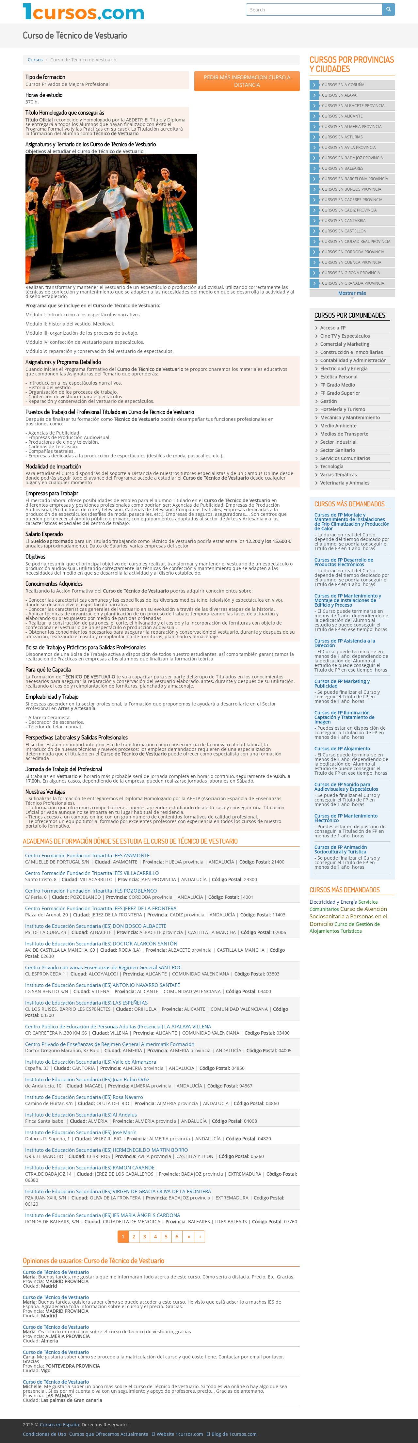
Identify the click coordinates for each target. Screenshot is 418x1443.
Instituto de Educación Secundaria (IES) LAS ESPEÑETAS (86, 1002)
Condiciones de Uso (44, 1434)
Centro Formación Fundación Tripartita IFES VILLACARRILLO (92, 873)
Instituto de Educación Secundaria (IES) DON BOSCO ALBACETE (95, 926)
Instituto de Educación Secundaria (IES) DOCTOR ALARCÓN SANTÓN (101, 943)
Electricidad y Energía (333, 901)
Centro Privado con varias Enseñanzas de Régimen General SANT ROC (103, 967)
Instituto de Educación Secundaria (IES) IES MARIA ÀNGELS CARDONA (102, 1215)
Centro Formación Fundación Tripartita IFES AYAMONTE (87, 855)
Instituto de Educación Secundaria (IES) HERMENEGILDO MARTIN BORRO (106, 1150)
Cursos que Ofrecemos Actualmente (108, 1434)
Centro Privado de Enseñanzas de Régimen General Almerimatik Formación (109, 1044)
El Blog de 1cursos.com (231, 1434)
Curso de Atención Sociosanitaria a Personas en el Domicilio (348, 916)
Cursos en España (59, 1424)
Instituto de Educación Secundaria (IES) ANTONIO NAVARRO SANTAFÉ (102, 985)
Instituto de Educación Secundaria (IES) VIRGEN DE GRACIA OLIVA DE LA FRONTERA (118, 1191)
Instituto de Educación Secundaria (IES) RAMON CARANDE (89, 1167)
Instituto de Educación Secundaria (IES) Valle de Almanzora (90, 1061)
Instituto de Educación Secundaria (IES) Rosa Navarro (84, 1097)
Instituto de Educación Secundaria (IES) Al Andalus (81, 1114)
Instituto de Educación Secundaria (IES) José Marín (81, 1132)
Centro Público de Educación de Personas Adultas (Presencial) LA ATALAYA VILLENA (118, 1026)
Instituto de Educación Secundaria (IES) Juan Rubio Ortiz (87, 1079)
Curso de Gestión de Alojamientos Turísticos (345, 927)
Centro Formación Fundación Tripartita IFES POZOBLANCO (91, 890)
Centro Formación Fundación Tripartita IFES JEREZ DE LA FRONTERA (101, 908)
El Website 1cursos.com (177, 1434)
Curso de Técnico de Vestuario (56, 1272)
